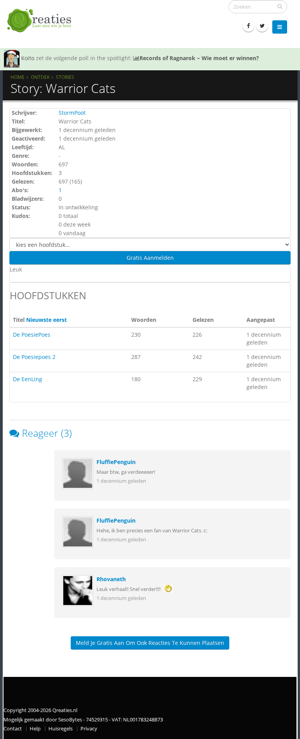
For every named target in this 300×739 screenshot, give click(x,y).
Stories (65, 77)
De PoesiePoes (31, 334)
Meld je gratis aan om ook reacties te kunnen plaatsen (150, 642)
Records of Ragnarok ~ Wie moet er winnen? (199, 58)
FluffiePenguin (116, 462)
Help (35, 728)
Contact (13, 728)
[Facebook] (248, 26)
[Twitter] (262, 26)
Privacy (88, 728)
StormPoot (72, 112)
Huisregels (60, 728)
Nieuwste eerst (46, 319)
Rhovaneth (111, 579)
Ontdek (40, 77)
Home (18, 77)
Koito (27, 58)
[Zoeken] (280, 6)
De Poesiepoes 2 (34, 357)
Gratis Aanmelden (150, 257)
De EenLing (27, 379)
